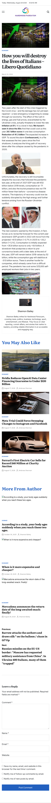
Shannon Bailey (25, 534)
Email (5, 744)
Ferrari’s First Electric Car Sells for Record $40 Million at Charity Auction (24, 463)
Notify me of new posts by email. (19, 778)
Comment (7, 702)
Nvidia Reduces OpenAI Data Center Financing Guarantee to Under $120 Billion (24, 381)
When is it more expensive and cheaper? (21, 568)
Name (5, 733)
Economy (5, 50)
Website (5, 755)
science (4, 520)
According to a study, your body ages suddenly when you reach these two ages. (24, 527)
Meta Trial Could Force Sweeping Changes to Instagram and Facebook (24, 422)
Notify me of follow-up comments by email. (24, 774)
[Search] (48, 12)
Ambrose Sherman (25, 388)
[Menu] (3, 12)
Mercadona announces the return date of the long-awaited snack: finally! (23, 609)
